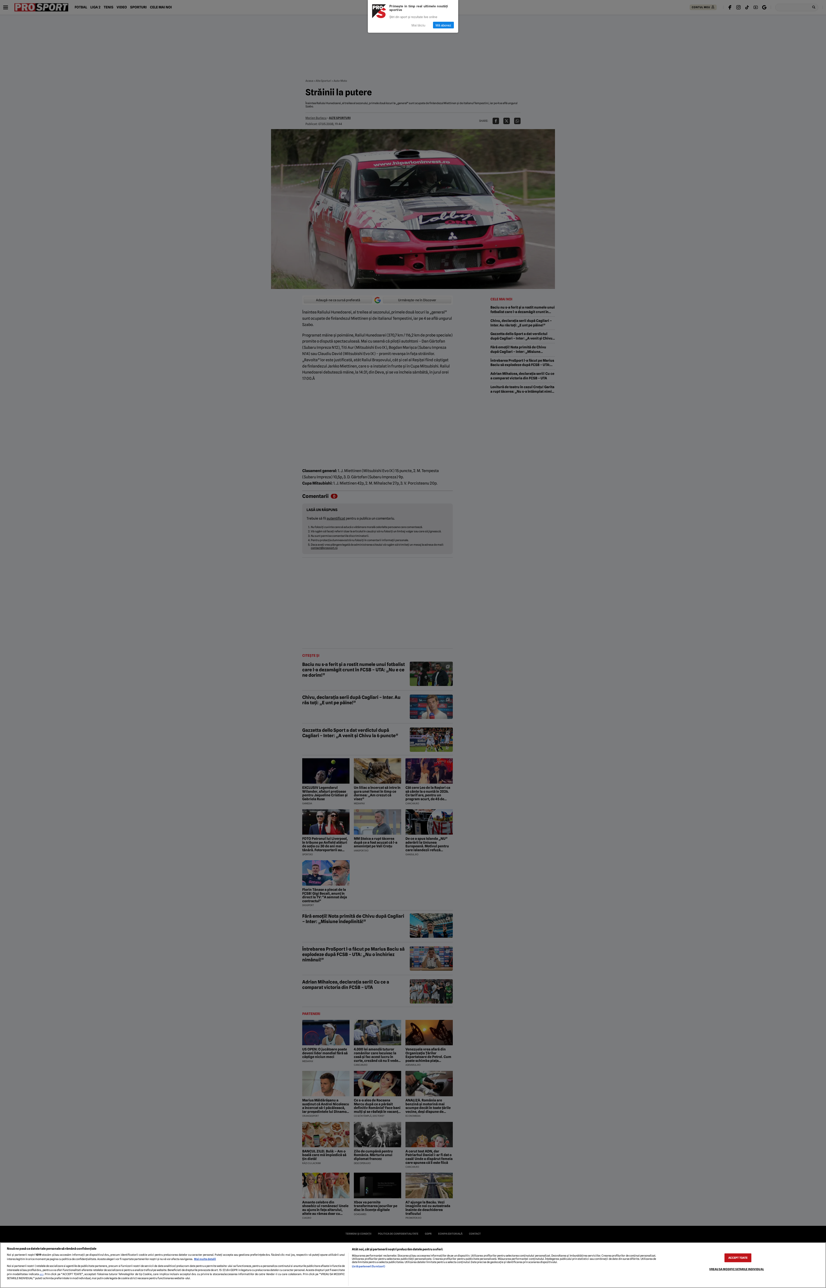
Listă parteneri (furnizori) (368, 1266)
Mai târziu (418, 25)
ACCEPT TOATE (738, 1257)
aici (41, 1274)
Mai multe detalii (205, 1259)
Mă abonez (443, 25)
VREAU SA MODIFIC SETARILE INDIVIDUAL (736, 1269)
